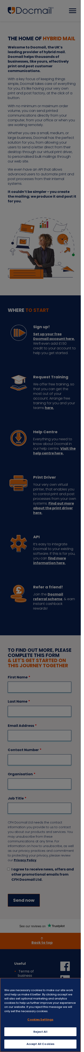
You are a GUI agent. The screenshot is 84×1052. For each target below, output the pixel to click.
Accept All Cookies (40, 1044)
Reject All (40, 1032)
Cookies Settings (40, 1019)
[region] (40, 1015)
